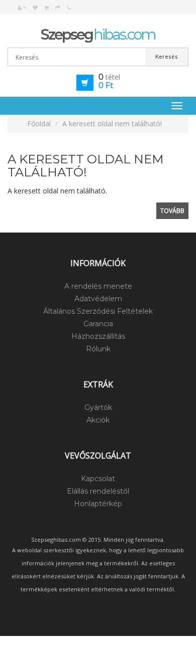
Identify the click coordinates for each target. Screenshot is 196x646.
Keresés (166, 56)
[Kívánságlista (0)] (35, 7)
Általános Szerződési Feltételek (98, 311)
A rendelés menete (98, 286)
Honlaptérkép (98, 503)
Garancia (98, 323)
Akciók (98, 419)
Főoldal (39, 123)
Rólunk (98, 348)
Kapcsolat (98, 478)
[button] (98, 82)
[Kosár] (46, 7)
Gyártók (98, 407)
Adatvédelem (98, 298)
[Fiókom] (22, 7)
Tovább (172, 210)
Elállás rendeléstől (98, 491)
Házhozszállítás (98, 336)
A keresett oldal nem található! (112, 123)
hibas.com (98, 34)
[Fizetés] (57, 7)
